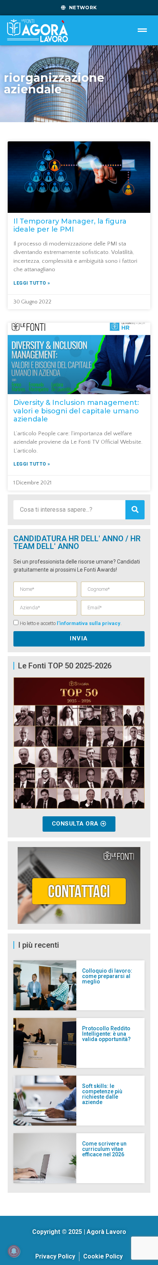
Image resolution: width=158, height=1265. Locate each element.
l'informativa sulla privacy (88, 623)
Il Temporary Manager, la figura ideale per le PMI (70, 225)
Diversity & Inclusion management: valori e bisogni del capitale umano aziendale (76, 410)
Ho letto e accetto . (71, 623)
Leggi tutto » (31, 283)
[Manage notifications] (14, 1251)
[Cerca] (135, 509)
